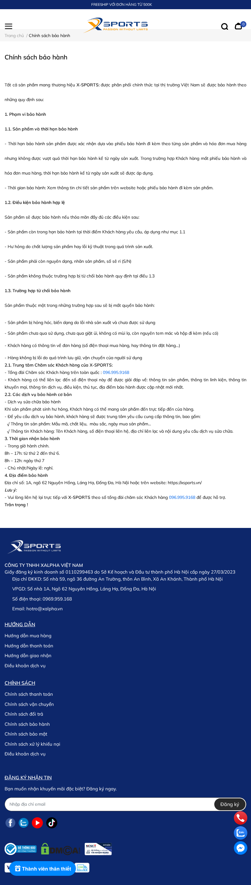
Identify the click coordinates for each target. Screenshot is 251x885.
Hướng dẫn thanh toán (29, 646)
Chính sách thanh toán (29, 694)
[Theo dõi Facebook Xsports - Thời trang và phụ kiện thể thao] (10, 823)
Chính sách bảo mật (26, 734)
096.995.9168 (116, 372)
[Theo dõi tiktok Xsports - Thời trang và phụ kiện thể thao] (51, 823)
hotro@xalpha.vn (44, 609)
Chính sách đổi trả (24, 714)
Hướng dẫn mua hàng (28, 635)
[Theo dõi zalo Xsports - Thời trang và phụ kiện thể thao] (23, 823)
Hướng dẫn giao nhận (28, 655)
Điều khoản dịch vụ (25, 665)
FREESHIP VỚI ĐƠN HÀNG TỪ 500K (121, 4)
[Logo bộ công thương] (58, 847)
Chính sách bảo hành (27, 724)
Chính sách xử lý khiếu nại (32, 744)
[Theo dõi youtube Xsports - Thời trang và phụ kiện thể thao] (37, 823)
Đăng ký (229, 804)
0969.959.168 (57, 599)
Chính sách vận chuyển (29, 704)
